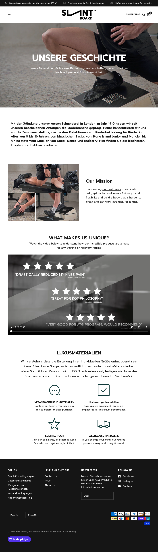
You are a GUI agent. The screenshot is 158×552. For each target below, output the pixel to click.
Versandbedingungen (20, 493)
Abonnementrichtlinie (20, 497)
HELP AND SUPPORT (57, 470)
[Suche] (143, 14)
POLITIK (13, 470)
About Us (50, 485)
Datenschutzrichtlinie (19, 480)
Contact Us (51, 476)
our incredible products (99, 244)
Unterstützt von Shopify (64, 531)
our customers (111, 189)
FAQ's (47, 480)
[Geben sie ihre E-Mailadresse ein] (110, 496)
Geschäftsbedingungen (21, 476)
